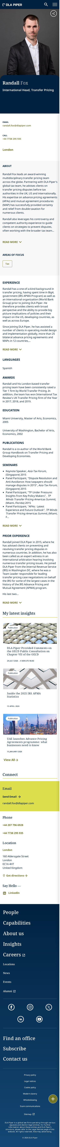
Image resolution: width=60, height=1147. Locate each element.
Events (7, 982)
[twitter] (49, 1007)
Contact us (15, 1058)
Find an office (19, 1038)
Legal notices (30, 1081)
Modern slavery (30, 1093)
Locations (9, 964)
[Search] (46, 4)
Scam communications (30, 1106)
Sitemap (27, 1114)
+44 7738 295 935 (12, 138)
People (11, 912)
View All (9, 760)
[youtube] (39, 1019)
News (6, 973)
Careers (12, 954)
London (8, 150)
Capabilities (17, 922)
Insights (12, 944)
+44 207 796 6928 (13, 825)
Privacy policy (30, 1075)
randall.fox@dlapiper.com (17, 125)
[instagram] (30, 1007)
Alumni (7, 991)
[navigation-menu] (54, 4)
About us (13, 933)
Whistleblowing (30, 1100)
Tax (7, 263)
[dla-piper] (12, 4)
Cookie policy (30, 1087)
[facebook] (11, 1007)
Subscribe (14, 1048)
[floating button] (52, 1098)
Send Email (10, 796)
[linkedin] (20, 1019)
